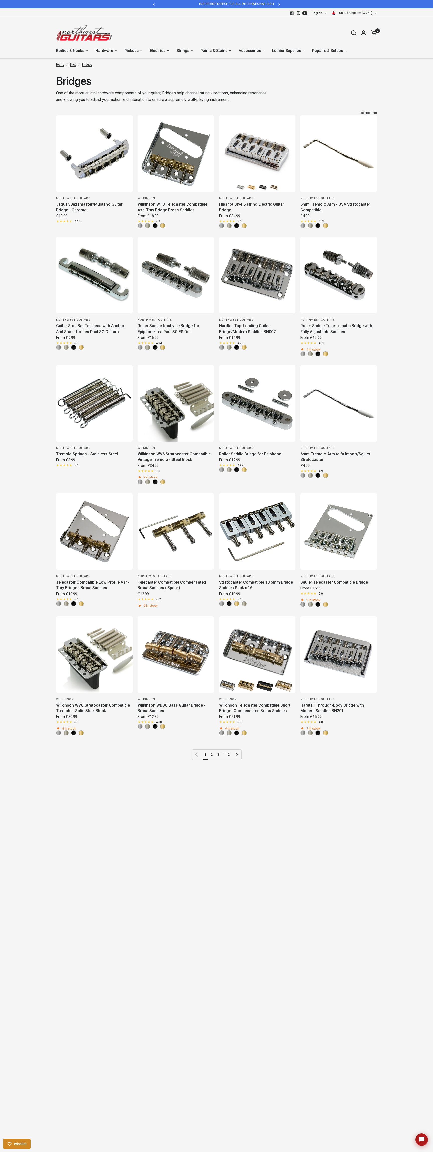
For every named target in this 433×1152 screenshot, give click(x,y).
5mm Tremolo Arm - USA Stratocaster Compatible (335, 207)
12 (228, 754)
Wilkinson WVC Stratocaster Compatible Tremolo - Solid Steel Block (93, 708)
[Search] (354, 32)
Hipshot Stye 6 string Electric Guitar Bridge (251, 207)
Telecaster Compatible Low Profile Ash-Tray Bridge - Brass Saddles (92, 585)
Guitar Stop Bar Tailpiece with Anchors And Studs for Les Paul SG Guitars (91, 328)
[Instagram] (298, 13)
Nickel (147, 225)
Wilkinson (146, 198)
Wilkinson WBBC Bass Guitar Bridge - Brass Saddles (171, 708)
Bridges (87, 64)
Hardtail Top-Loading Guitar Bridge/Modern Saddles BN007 (247, 328)
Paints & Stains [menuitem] (213, 50)
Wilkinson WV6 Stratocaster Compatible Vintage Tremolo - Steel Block (174, 457)
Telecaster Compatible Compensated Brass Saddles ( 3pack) (172, 585)
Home (60, 64)
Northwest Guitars (73, 198)
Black (155, 225)
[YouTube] (305, 13)
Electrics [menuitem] (157, 50)
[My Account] (363, 32)
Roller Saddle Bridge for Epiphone (250, 454)
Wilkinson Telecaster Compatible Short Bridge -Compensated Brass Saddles (254, 708)
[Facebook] (292, 13)
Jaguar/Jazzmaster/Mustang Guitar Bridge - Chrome (89, 207)
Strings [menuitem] (183, 50)
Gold (162, 225)
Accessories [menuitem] (250, 50)
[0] (372, 32)
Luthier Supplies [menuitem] (286, 50)
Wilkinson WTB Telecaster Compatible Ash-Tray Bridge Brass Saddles (172, 207)
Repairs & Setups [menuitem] (327, 50)
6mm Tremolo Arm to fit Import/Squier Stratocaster (335, 457)
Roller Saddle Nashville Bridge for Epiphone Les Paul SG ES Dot (168, 328)
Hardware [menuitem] (104, 50)
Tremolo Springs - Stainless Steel (87, 454)
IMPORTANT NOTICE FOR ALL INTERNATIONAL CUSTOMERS (208, 4)
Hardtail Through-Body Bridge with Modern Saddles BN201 (332, 708)
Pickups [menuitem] (131, 50)
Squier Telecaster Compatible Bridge (334, 582)
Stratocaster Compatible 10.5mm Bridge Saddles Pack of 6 (256, 585)
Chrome (140, 225)
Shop (73, 64)
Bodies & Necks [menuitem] (70, 50)
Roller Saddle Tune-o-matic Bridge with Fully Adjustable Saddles (336, 328)
